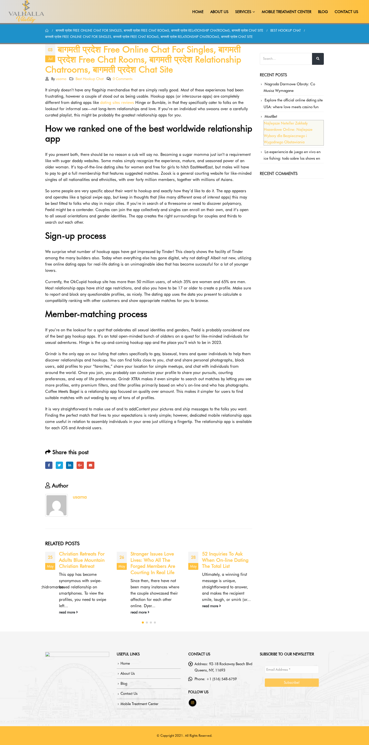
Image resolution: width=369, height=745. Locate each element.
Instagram (192, 702)
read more (67, 612)
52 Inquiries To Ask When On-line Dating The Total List (225, 560)
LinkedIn (69, 465)
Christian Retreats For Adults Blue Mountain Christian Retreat (82, 560)
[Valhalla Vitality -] (26, 11)
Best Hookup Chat (90, 79)
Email (90, 465)
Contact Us (346, 12)
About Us (219, 12)
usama (61, 79)
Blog (323, 12)
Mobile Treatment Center (286, 12)
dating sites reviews (117, 102)
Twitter (59, 465)
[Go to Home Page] (47, 30)
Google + (80, 465)
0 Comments (123, 79)
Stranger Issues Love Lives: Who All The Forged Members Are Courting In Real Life (153, 563)
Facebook (48, 465)
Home (198, 12)
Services (243, 12)
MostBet (271, 116)
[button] (143, 622)
